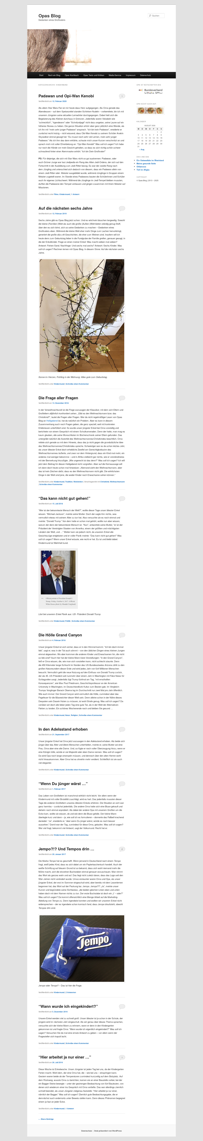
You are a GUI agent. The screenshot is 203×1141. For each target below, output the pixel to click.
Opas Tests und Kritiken (93, 75)
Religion (74, 715)
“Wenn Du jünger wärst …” (63, 783)
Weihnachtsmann (117, 481)
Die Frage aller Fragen (58, 397)
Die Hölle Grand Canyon (60, 635)
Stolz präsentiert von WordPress (108, 1130)
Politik (67, 621)
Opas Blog (49, 15)
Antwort (75, 194)
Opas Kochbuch (72, 75)
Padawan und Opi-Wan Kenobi (66, 96)
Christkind (104, 481)
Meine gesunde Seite (146, 163)
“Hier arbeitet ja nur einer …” (64, 1057)
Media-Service (115, 75)
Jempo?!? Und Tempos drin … (66, 849)
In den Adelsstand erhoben (63, 729)
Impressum (131, 75)
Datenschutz (145, 75)
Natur (67, 715)
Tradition (69, 481)
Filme (56, 194)
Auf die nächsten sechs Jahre (65, 208)
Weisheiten (78, 481)
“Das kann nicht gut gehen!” (64, 498)
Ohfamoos (141, 166)
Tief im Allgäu (143, 169)
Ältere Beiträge (46, 1119)
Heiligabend (52, 420)
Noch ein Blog (54, 75)
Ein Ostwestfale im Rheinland (150, 160)
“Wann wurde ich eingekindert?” (68, 1006)
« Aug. (142, 149)
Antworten (71, 992)
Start (41, 75)
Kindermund (64, 194)
